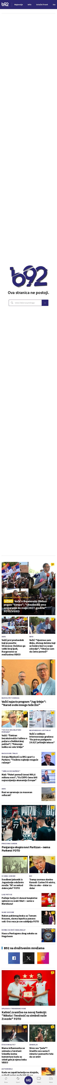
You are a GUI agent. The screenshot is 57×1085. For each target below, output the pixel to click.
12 (52, 662)
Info (4, 637)
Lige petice (7, 894)
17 (52, 564)
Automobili (7, 1069)
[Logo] (5, 4)
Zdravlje (33, 1045)
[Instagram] (43, 958)
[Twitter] (28, 958)
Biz (30, 876)
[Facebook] (14, 958)
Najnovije (18, 4)
